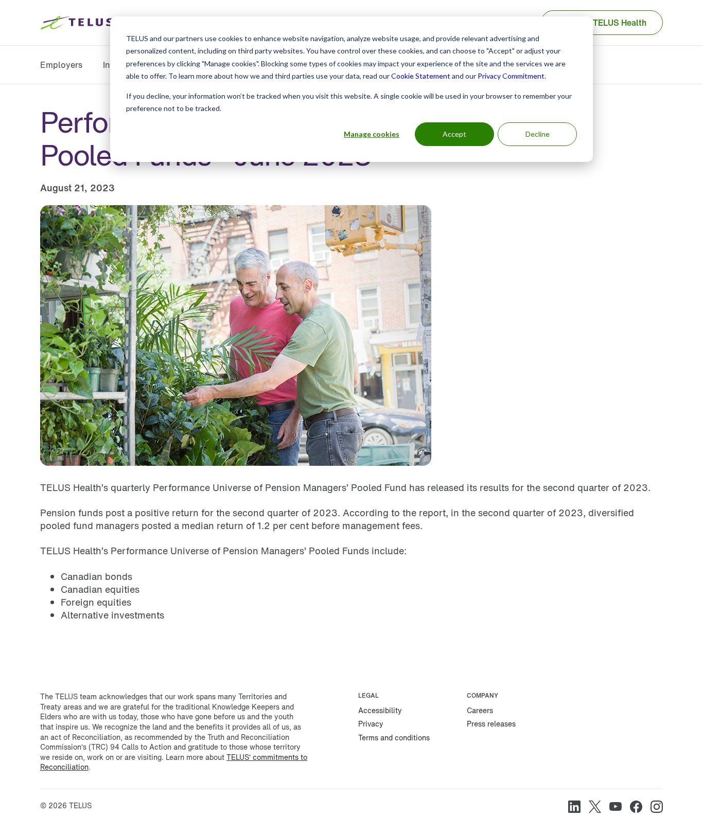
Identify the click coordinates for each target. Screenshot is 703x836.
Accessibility (380, 710)
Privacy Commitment (511, 75)
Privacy (370, 723)
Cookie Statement (420, 75)
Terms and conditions (394, 737)
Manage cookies (371, 134)
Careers (480, 710)
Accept (454, 134)
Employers (61, 65)
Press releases (491, 723)
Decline (537, 134)
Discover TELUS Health (601, 22)
